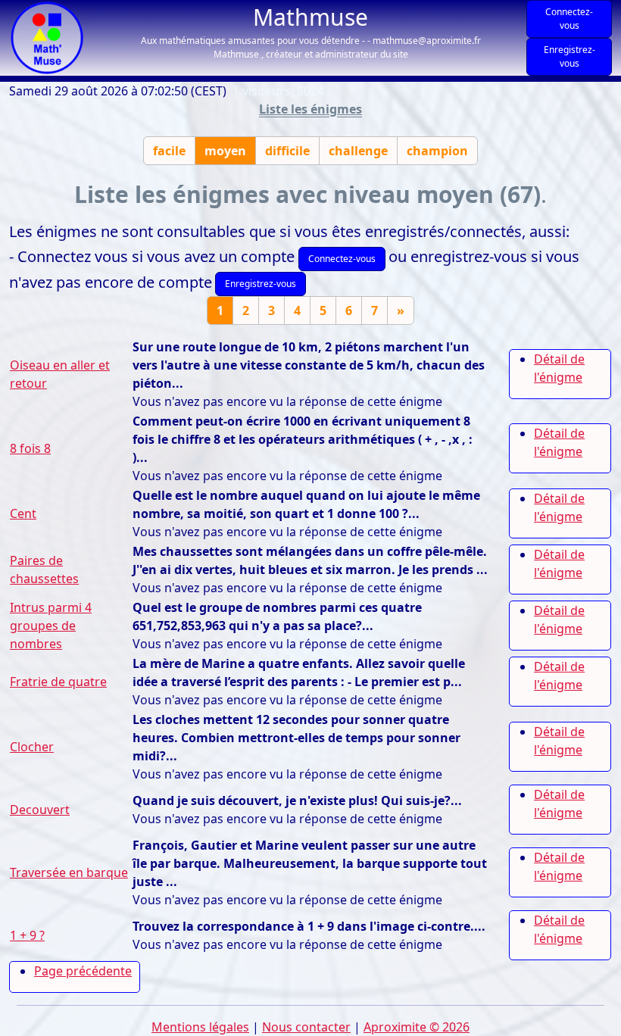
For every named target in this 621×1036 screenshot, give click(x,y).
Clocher (32, 746)
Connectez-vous (569, 18)
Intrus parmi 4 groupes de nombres (51, 625)
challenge (358, 150)
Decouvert (40, 809)
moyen (225, 150)
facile (169, 150)
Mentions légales (200, 1027)
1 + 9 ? (27, 935)
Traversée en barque (69, 872)
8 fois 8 (30, 448)
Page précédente (83, 971)
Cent (23, 513)
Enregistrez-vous (569, 56)
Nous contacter (306, 1027)
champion (437, 150)
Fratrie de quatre (58, 681)
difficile (287, 150)
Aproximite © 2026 (417, 1027)
